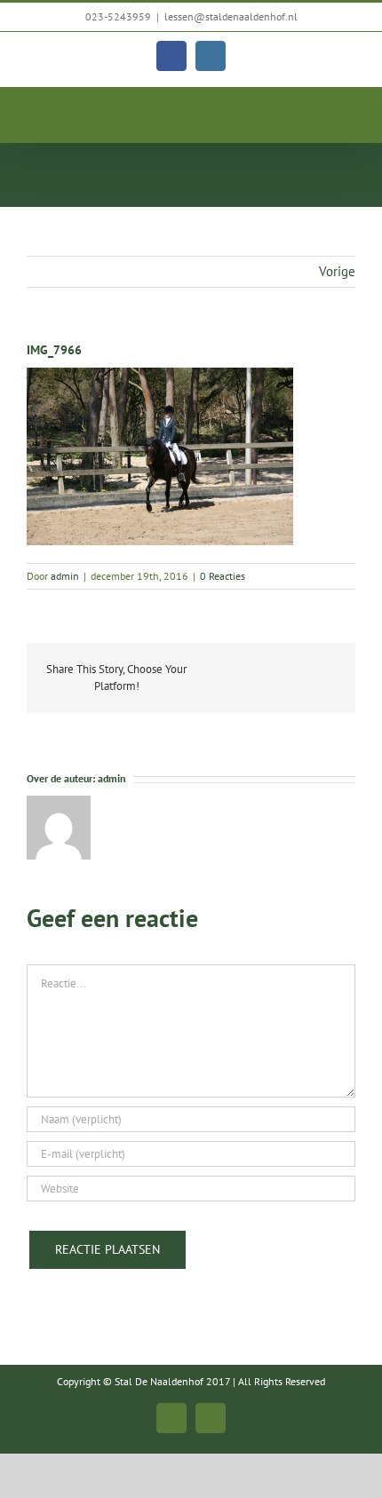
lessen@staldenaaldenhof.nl (231, 16)
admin (65, 576)
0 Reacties (222, 576)
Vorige (337, 271)
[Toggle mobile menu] (348, 115)
